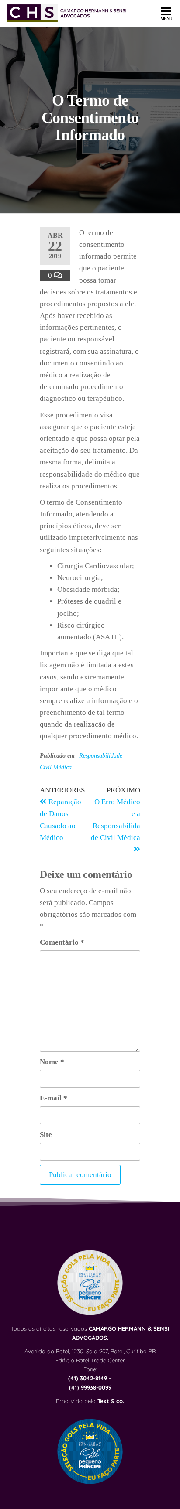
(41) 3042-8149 (87, 1378)
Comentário (62, 942)
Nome (52, 1062)
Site (46, 1134)
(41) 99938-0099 (90, 1387)
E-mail (53, 1098)
